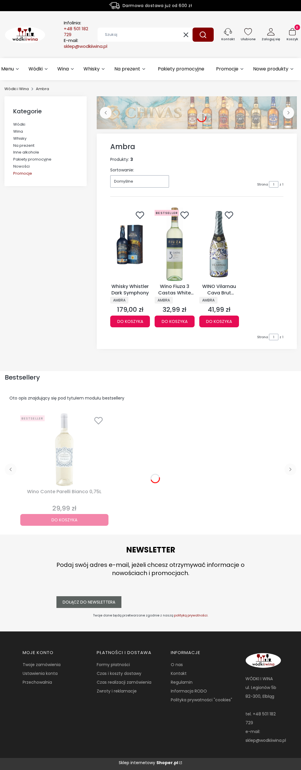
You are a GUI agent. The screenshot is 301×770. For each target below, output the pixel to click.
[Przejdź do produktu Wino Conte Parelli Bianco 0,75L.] (64, 449)
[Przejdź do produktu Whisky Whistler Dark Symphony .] (130, 244)
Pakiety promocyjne (32, 159)
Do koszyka (130, 321)
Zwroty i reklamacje (117, 691)
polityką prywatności (191, 615)
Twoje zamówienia (42, 665)
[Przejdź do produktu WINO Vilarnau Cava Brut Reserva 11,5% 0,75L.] (219, 244)
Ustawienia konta (40, 673)
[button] (203, 35)
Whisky (19, 138)
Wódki (19, 124)
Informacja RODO (189, 691)
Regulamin (182, 682)
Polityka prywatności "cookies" (201, 700)
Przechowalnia (37, 682)
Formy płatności (113, 665)
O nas (177, 665)
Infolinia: (76, 29)
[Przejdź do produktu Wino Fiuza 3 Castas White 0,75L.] (174, 244)
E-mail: (85, 43)
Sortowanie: (122, 170)
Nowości (21, 166)
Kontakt (179, 673)
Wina (18, 131)
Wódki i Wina (16, 89)
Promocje (22, 173)
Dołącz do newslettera (89, 602)
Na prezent (23, 145)
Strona (262, 184)
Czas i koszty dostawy (119, 673)
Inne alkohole (26, 152)
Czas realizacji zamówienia (124, 682)
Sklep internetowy (148, 763)
